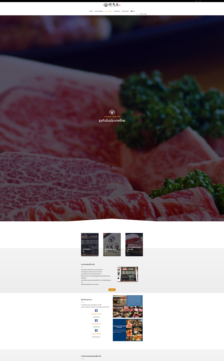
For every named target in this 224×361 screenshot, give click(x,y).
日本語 (196, 1)
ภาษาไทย (200, 1)
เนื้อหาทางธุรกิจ (108, 11)
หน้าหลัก (91, 11)
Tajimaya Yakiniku (96, 314)
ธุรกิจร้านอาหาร (110, 249)
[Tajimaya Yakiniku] (96, 310)
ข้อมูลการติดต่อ (125, 11)
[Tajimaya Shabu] (96, 320)
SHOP (133, 11)
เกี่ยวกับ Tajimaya (99, 11)
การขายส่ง (86, 249)
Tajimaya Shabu (96, 324)
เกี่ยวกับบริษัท (117, 11)
